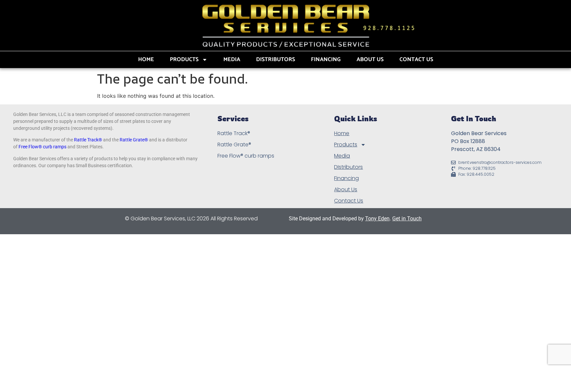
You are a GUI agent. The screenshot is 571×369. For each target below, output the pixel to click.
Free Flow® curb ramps (42, 146)
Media (231, 59)
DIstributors (275, 59)
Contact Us (416, 59)
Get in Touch (407, 218)
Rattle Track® (88, 139)
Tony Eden (377, 218)
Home (146, 59)
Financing (326, 59)
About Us (370, 59)
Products (184, 59)
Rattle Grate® (134, 139)
